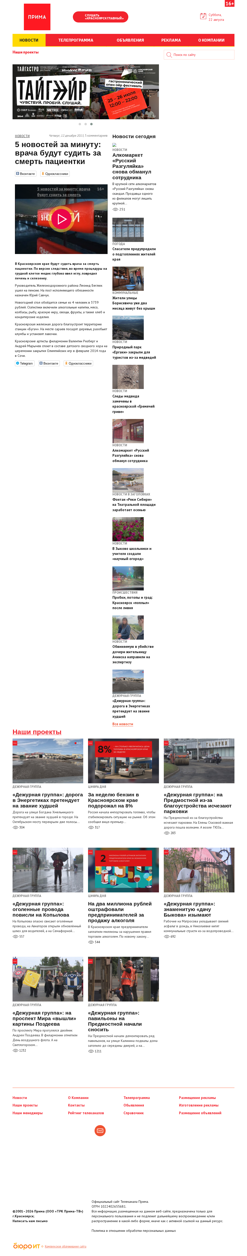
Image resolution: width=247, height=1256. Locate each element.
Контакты (76, 1105)
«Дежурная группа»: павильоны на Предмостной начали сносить (115, 1021)
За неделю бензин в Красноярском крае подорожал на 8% (113, 800)
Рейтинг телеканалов (86, 1113)
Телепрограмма (137, 1097)
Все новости (122, 724)
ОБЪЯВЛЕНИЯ (130, 40)
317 (97, 827)
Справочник (134, 1113)
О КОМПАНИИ (211, 40)
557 (21, 937)
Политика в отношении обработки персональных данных (134, 1230)
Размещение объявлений (200, 1113)
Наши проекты (26, 51)
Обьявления (134, 1105)
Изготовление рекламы (199, 1105)
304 (21, 827)
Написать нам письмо (30, 1221)
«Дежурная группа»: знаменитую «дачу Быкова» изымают (189, 909)
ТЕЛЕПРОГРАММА (75, 40)
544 (97, 942)
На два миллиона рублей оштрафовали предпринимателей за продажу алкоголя (120, 912)
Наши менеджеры (28, 1113)
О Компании (78, 1097)
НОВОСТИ (29, 40)
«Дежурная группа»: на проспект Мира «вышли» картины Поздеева (44, 1018)
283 (173, 833)
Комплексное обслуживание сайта (65, 1246)
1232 (22, 1050)
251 (121, 209)
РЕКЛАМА (171, 40)
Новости (119, 150)
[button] (80, 124)
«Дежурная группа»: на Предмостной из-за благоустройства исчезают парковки (198, 803)
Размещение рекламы (197, 1097)
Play (79, 17)
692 (173, 937)
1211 (98, 1051)
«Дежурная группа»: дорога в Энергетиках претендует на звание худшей (48, 800)
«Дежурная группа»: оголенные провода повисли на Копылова (41, 909)
